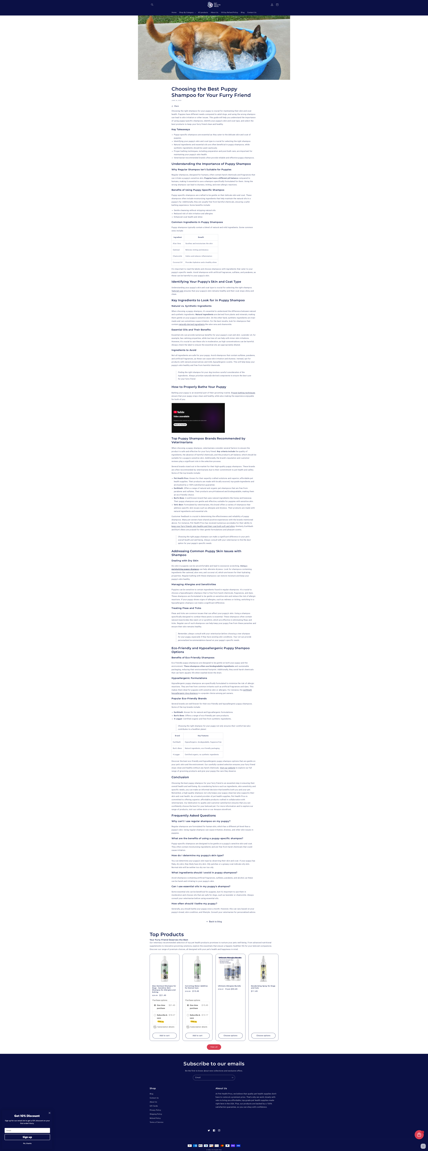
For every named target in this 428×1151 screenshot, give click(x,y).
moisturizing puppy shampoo (185, 569)
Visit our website (227, 768)
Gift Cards (154, 1106)
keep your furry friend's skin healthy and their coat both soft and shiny (203, 526)
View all (213, 1047)
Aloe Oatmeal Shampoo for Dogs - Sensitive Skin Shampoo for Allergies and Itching (164, 989)
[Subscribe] (232, 1077)
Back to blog (215, 921)
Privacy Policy (155, 1110)
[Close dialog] (49, 1113)
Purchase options (159, 1000)
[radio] (155, 1005)
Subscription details (165, 1027)
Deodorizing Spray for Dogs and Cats (263, 987)
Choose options (231, 1036)
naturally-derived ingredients (192, 324)
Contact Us (154, 1098)
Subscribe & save (162, 1018)
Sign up (27, 1137)
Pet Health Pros (217, 1150)
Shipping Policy (156, 1114)
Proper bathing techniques (243, 393)
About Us (153, 1102)
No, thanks (27, 1143)
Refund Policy (155, 1118)
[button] (152, 4)
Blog (151, 1094)
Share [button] (176, 106)
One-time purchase (161, 1006)
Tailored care (177, 291)
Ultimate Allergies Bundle (229, 986)
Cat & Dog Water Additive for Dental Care (196, 987)
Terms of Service (156, 1122)
